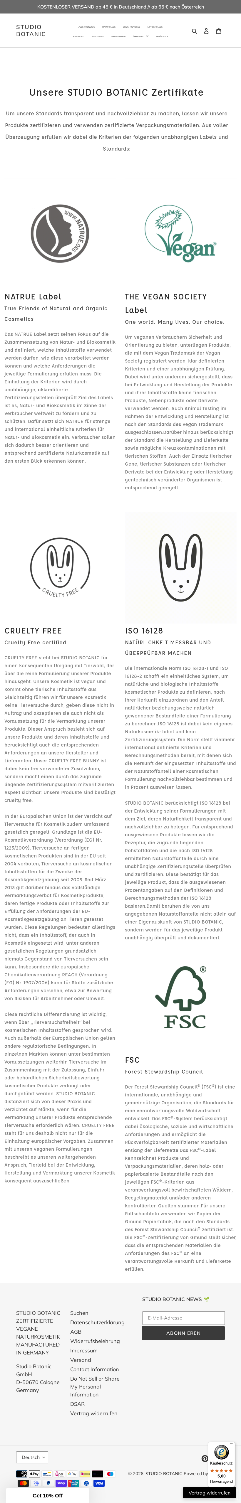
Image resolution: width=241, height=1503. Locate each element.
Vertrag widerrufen (94, 1413)
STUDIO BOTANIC (31, 30)
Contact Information (94, 1369)
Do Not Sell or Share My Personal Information (95, 1386)
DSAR (77, 1404)
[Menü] (231, 1445)
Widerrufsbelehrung (95, 1341)
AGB (75, 1331)
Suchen (79, 1313)
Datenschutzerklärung (97, 1322)
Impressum (84, 1350)
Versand (80, 1360)
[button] (47, 1495)
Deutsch (31, 1457)
